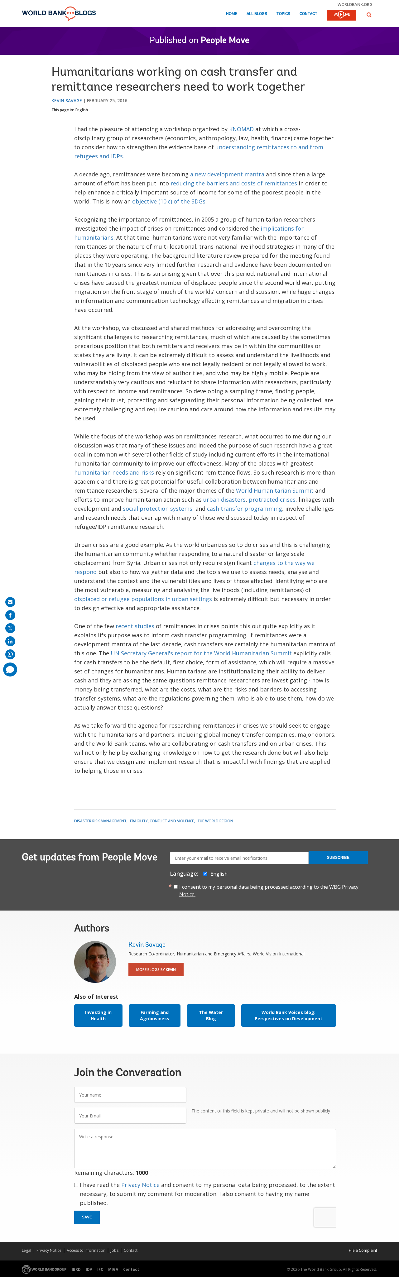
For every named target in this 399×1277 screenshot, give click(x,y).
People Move (225, 40)
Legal (26, 1250)
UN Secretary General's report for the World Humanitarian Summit (201, 653)
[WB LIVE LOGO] (341, 15)
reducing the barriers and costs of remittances (234, 183)
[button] (369, 14)
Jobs (114, 1250)
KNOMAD (241, 129)
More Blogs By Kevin (156, 969)
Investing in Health (98, 1015)
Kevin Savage (66, 100)
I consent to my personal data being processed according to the (268, 890)
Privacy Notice (140, 1185)
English (81, 109)
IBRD (76, 1269)
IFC (100, 1269)
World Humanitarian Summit (275, 490)
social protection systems (157, 508)
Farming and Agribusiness (154, 1015)
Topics (283, 14)
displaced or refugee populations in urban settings (143, 599)
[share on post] (10, 628)
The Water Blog (211, 1015)
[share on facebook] (10, 615)
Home (231, 14)
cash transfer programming (244, 508)
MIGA (113, 1269)
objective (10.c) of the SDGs (168, 201)
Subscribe (338, 857)
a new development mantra (227, 174)
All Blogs (257, 14)
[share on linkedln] (10, 641)
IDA (89, 1269)
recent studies (135, 626)
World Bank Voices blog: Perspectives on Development (288, 1015)
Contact (308, 14)
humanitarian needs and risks (114, 472)
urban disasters (224, 499)
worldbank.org (355, 4)
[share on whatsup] (10, 654)
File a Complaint (363, 1250)
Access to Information (86, 1250)
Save (87, 1217)
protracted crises (272, 499)
